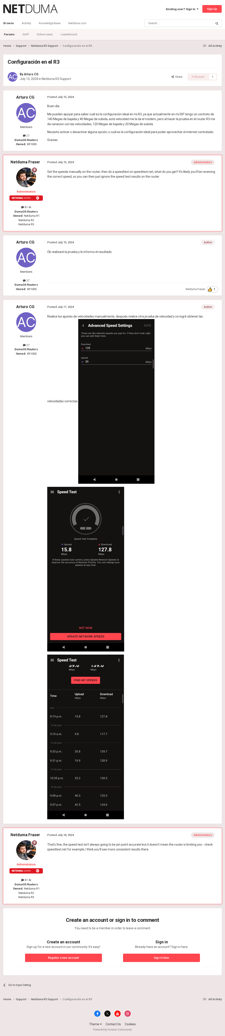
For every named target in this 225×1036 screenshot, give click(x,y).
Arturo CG (31, 74)
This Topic (200, 23)
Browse (8, 23)
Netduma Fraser (25, 162)
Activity (26, 23)
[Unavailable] (116, 401)
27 (27, 135)
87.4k (27, 207)
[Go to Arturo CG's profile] (12, 77)
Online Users (45, 34)
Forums (9, 34)
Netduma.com (77, 23)
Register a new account (63, 957)
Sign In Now (161, 957)
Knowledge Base (49, 23)
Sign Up (212, 9)
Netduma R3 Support (56, 79)
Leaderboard (69, 34)
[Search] (217, 23)
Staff (25, 34)
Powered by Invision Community (112, 1029)
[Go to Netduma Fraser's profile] (26, 177)
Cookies (130, 1024)
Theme (94, 1024)
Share (178, 76)
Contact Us (113, 1024)
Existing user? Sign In (181, 9)
